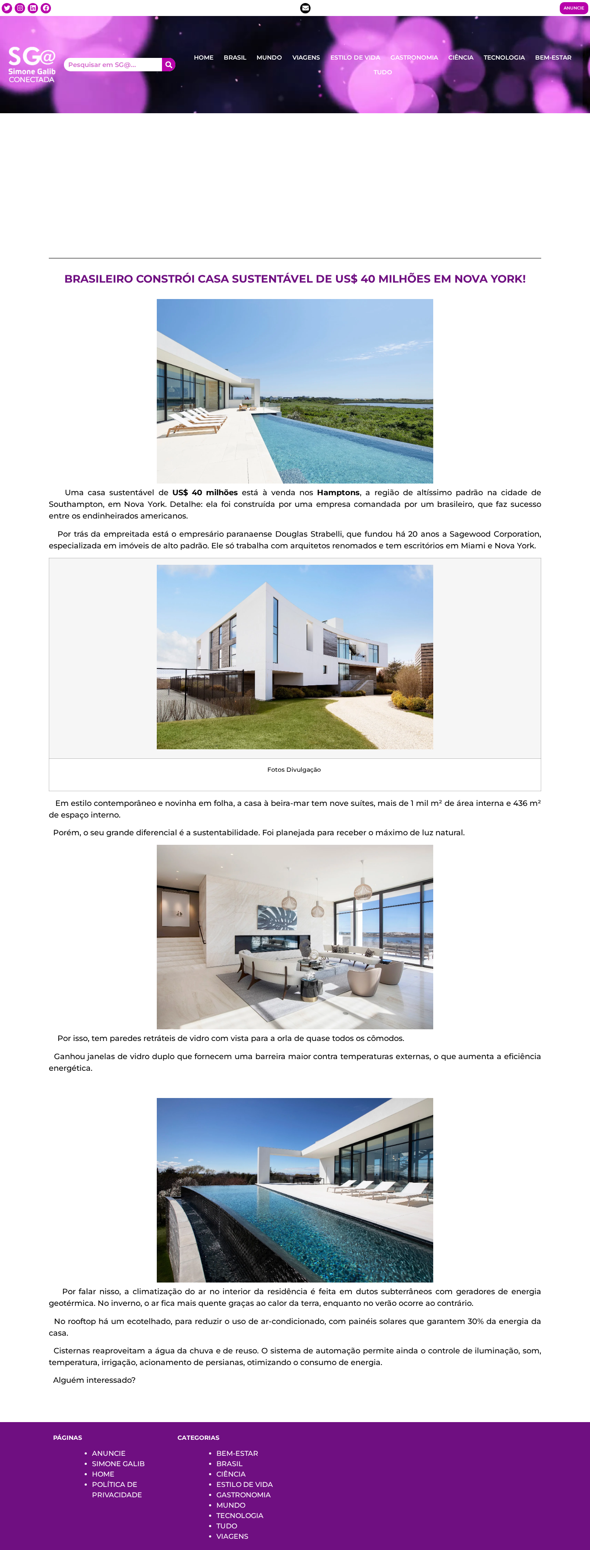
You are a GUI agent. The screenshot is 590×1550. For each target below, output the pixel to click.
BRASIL (235, 57)
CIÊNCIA (460, 57)
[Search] (168, 64)
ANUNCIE (109, 1453)
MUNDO (269, 57)
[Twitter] (7, 8)
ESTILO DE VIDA (355, 57)
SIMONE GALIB (118, 1464)
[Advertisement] (295, 178)
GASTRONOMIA (414, 57)
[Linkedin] (33, 8)
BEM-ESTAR (553, 57)
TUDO (383, 72)
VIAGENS (306, 57)
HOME (203, 57)
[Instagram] (20, 8)
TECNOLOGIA (504, 57)
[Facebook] (46, 8)
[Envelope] (305, 8)
